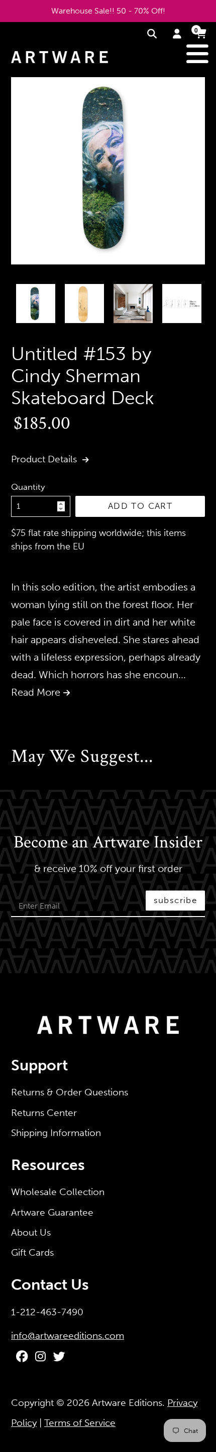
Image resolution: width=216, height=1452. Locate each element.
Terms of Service (80, 1422)
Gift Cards (32, 1252)
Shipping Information (56, 1132)
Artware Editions (127, 1402)
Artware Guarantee (52, 1212)
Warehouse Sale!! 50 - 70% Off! (108, 11)
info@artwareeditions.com (67, 1335)
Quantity (28, 487)
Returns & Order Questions (69, 1092)
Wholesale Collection (57, 1192)
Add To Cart (140, 506)
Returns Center (44, 1112)
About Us (31, 1232)
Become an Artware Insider (108, 842)
